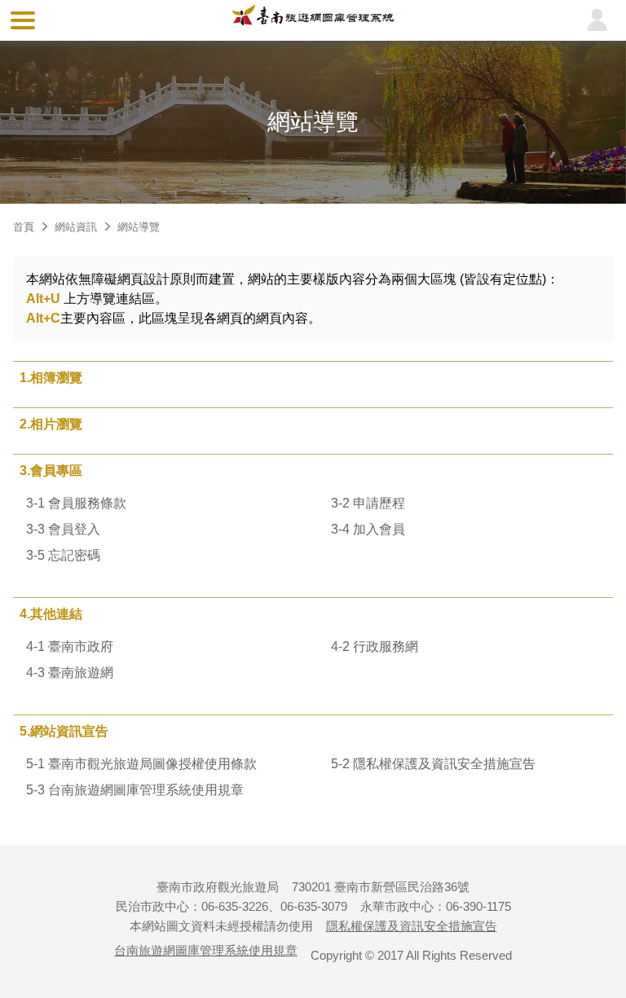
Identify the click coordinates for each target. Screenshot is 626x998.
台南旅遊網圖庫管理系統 (313, 20)
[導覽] (23, 20)
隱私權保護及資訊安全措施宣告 (411, 926)
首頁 (23, 227)
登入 (596, 20)
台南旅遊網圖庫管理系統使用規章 (206, 950)
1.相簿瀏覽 (51, 378)
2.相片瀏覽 (51, 424)
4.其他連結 (51, 614)
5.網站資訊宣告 (64, 731)
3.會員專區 (51, 470)
